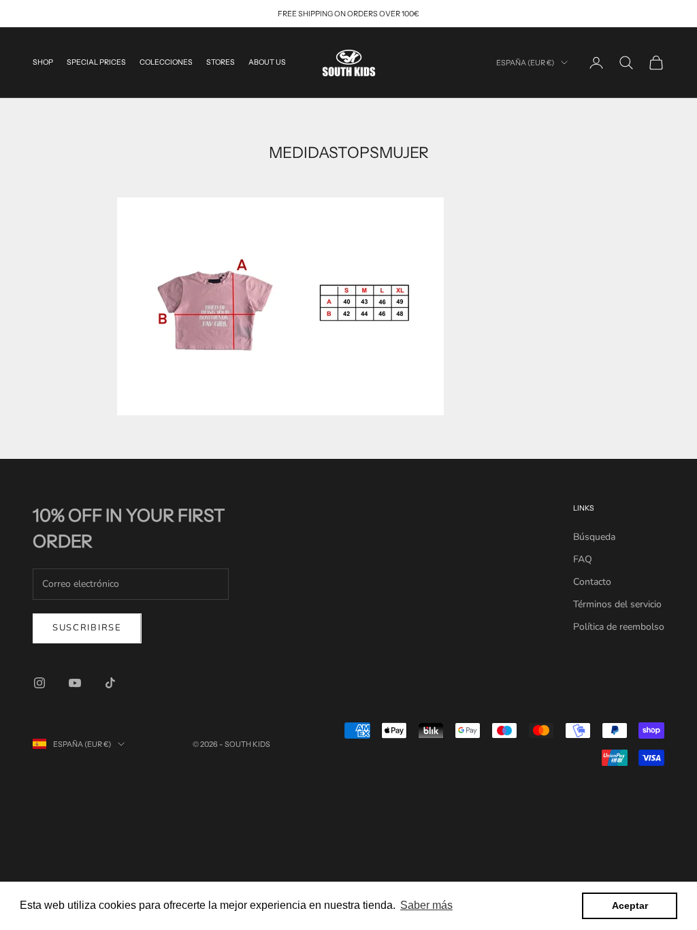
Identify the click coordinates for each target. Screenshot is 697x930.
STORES (220, 62)
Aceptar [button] (630, 905)
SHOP (43, 62)
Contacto (592, 581)
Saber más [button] (426, 905)
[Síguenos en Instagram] (39, 683)
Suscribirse (87, 628)
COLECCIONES (166, 62)
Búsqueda (594, 536)
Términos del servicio (617, 604)
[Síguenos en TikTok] (110, 683)
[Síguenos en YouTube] (75, 683)
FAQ (582, 559)
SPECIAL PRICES (96, 62)
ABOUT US (267, 62)
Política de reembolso (618, 626)
